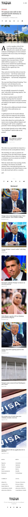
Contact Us (4, 484)
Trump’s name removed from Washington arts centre (13, 383)
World (3, 465)
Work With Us (5, 486)
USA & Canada (4, 8)
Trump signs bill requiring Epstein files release (12, 350)
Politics (3, 467)
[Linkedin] (20, 507)
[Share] (2, 21)
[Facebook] (7, 507)
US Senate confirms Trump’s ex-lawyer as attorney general (13, 283)
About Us (3, 482)
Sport (3, 469)
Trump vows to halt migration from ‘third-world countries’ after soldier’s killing (13, 216)
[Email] (14, 21)
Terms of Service (20, 482)
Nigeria (3, 463)
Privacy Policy (19, 484)
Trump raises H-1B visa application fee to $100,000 (13, 450)
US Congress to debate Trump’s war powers (15, 139)
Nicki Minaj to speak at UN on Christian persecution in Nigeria (12, 317)
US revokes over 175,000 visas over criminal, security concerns (11, 417)
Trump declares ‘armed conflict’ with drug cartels (13, 250)
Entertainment (5, 471)
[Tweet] (6, 21)
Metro (17, 469)
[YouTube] (17, 507)
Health (17, 471)
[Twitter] (10, 507)
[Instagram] (13, 507)
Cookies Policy (20, 486)
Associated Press (5, 17)
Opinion (18, 465)
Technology (19, 473)
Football (18, 467)
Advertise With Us (6, 490)
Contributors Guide (6, 488)
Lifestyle (18, 463)
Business (3, 473)
